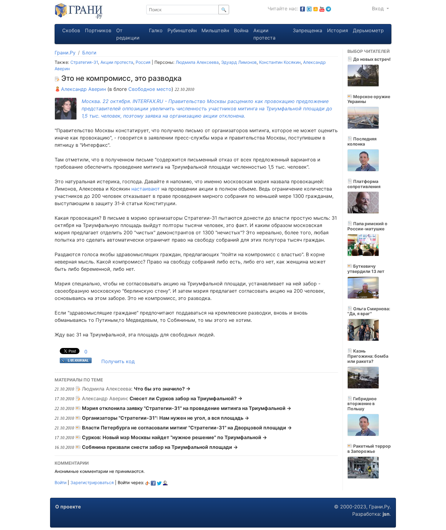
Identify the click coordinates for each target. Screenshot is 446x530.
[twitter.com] (309, 8)
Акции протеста (264, 34)
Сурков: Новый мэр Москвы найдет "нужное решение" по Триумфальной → (174, 437)
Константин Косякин (280, 62)
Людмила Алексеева (197, 62)
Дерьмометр (368, 30)
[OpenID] (147, 482)
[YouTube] (321, 8)
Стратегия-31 (84, 62)
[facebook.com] (302, 8)
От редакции (128, 34)
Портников (98, 30)
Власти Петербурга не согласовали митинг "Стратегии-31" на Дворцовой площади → (187, 428)
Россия (143, 62)
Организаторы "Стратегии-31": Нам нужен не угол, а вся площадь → (165, 418)
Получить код (118, 361)
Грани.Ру (65, 53)
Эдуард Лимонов (239, 62)
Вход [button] (378, 8)
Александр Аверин (82, 89)
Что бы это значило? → (162, 389)
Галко (156, 30)
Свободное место (149, 89)
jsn (386, 514)
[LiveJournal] (165, 482)
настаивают (145, 189)
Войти (60, 482)
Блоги (89, 53)
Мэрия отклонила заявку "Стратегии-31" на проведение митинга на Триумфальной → (186, 408)
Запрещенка (307, 30)
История (337, 30)
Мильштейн (215, 30)
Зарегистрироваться (92, 482)
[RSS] (315, 8)
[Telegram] (328, 8)
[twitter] (159, 482)
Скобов (71, 30)
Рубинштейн (182, 30)
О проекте (68, 507)
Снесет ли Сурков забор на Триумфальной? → (186, 398)
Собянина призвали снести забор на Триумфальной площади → (160, 447)
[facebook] (153, 482)
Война (241, 30)
